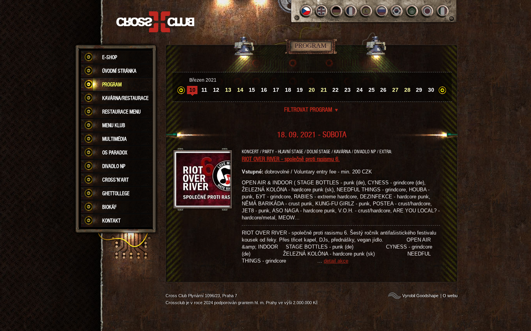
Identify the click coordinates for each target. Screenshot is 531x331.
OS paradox (114, 152)
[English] (321, 11)
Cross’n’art (115, 180)
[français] (351, 11)
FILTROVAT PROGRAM (311, 109)
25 (372, 90)
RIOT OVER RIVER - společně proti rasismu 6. (291, 158)
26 (383, 90)
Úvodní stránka (119, 71)
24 (359, 90)
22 (335, 90)
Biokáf (109, 207)
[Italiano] (442, 11)
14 (240, 90)
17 (276, 90)
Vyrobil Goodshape (420, 295)
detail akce (336, 261)
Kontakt (111, 220)
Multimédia (114, 139)
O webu (450, 295)
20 (312, 90)
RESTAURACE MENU (121, 112)
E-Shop (109, 57)
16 (264, 90)
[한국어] (397, 11)
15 (252, 90)
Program (112, 84)
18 (288, 90)
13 (228, 90)
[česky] (306, 11)
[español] (366, 11)
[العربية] (412, 11)
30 (431, 90)
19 (300, 90)
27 (395, 90)
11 (204, 90)
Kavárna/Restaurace (125, 98)
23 (347, 90)
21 (324, 90)
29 (419, 90)
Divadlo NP (113, 166)
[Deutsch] (336, 11)
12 (216, 90)
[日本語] (427, 11)
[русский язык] (382, 11)
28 (407, 90)
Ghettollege (115, 193)
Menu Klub (113, 125)
